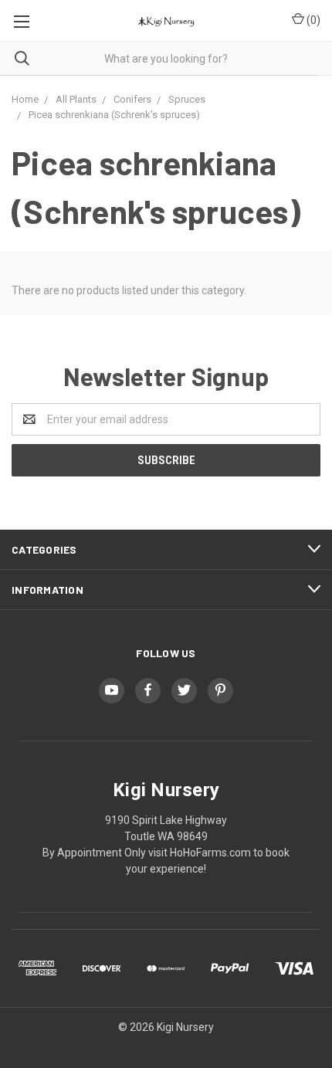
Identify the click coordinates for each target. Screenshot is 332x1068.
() (312, 20)
